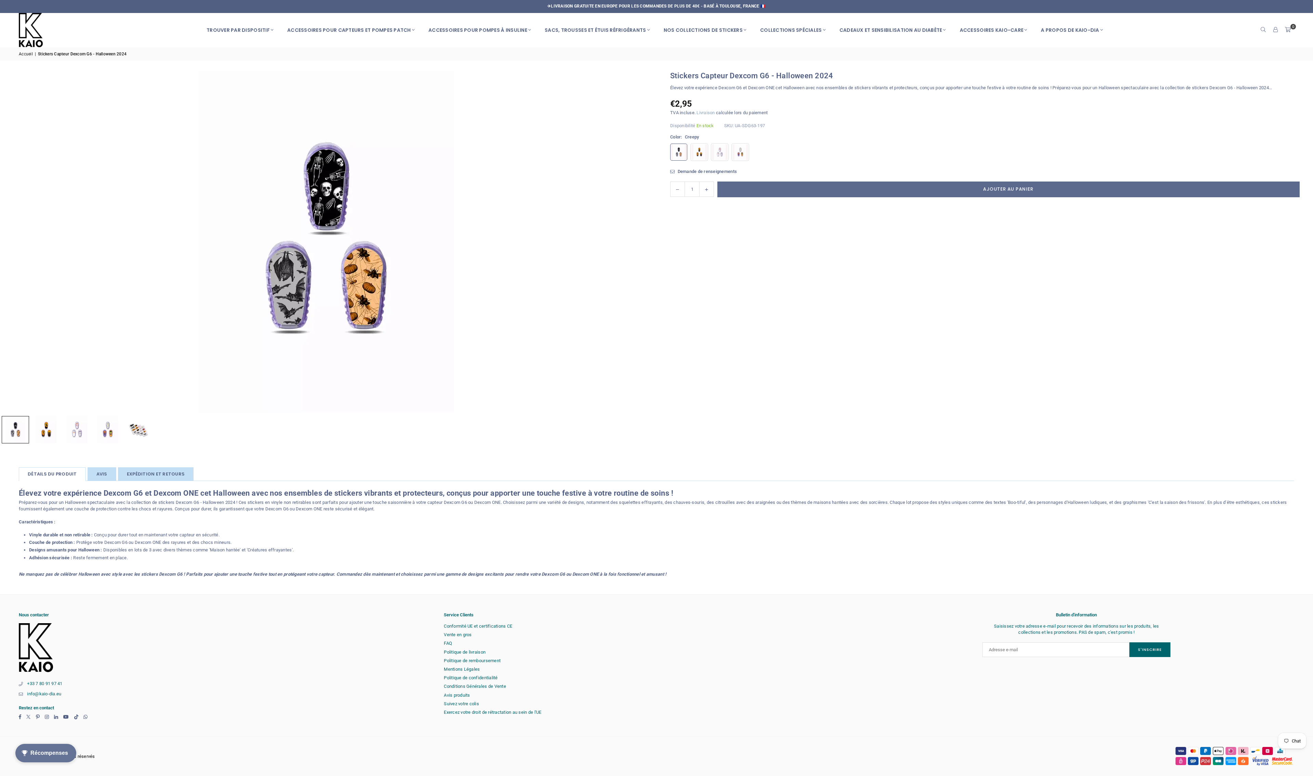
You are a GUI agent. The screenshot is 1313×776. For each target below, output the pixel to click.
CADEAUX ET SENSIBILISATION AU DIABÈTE (890, 30)
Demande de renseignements (706, 171)
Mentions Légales (462, 669)
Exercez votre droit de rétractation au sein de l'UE (492, 712)
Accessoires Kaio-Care (991, 30)
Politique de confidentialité (471, 677)
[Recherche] (1263, 30)
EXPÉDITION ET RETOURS (156, 474)
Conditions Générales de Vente (475, 686)
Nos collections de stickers (703, 30)
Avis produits (457, 695)
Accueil (26, 54)
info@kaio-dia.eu (44, 693)
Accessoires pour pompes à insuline (477, 30)
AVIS (101, 474)
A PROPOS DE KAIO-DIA (1070, 30)
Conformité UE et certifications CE (478, 626)
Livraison (706, 112)
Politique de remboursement (472, 660)
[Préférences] (1276, 30)
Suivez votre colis (461, 703)
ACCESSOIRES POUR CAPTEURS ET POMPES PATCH (349, 30)
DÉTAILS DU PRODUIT (52, 474)
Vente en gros (458, 634)
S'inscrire (1150, 649)
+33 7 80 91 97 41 (44, 683)
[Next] (637, 241)
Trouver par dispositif (238, 30)
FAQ (448, 643)
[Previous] (13, 241)
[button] (1288, 30)
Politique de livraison (465, 652)
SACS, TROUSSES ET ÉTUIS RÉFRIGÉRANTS (595, 30)
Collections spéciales (791, 30)
